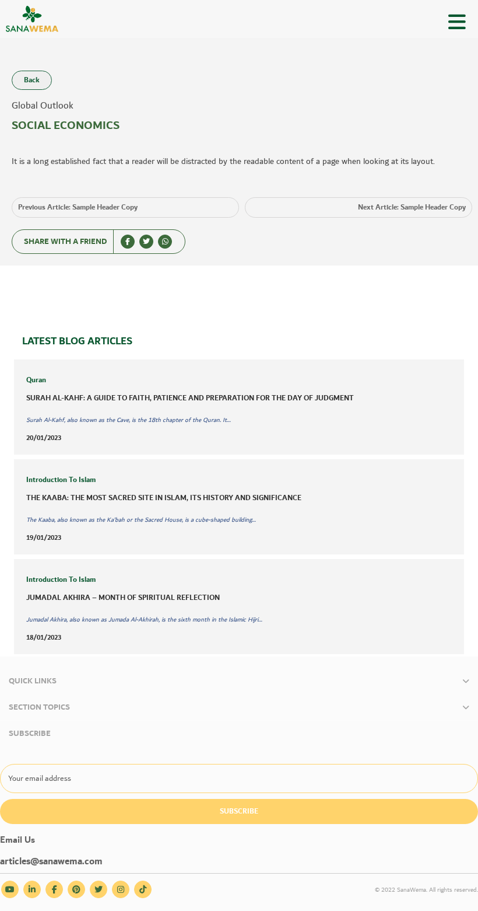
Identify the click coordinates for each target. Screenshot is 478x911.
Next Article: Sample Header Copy (412, 207)
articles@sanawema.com (51, 861)
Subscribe (239, 811)
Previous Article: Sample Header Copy (78, 207)
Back (32, 80)
